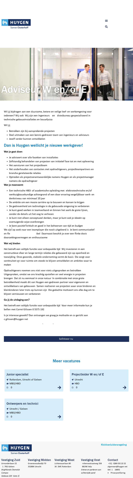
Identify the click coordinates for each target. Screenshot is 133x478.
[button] (106, 20)
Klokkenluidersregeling (114, 444)
